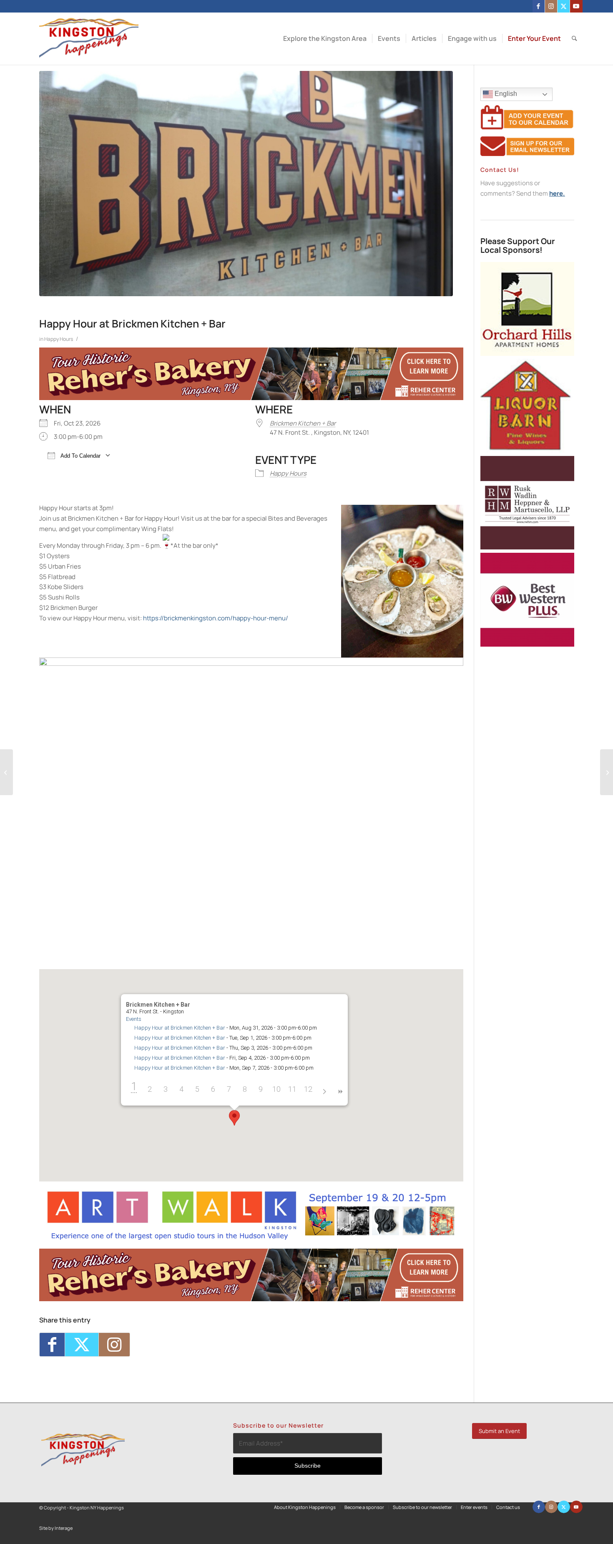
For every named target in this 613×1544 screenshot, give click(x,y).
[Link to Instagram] (551, 6)
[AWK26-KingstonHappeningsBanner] (251, 1238)
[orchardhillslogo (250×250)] (527, 353)
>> (340, 1091)
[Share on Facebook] (52, 1344)
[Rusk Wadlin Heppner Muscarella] (527, 547)
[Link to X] (564, 6)
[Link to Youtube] (576, 6)
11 (292, 1089)
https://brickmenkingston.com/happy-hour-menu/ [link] (215, 618)
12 (308, 1089)
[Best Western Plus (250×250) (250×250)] (527, 644)
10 (276, 1089)
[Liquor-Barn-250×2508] (527, 450)
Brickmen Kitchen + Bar (303, 423)
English (505, 93)
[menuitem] (325, 39)
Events (133, 1019)
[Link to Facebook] (539, 6)
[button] (234, 1118)
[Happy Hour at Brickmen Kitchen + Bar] (246, 183)
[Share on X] (81, 1344)
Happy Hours (58, 339)
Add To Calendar (79, 456)
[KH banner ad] (251, 397)
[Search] (574, 39)
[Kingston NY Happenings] (89, 39)
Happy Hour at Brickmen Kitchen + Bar (179, 1028)
